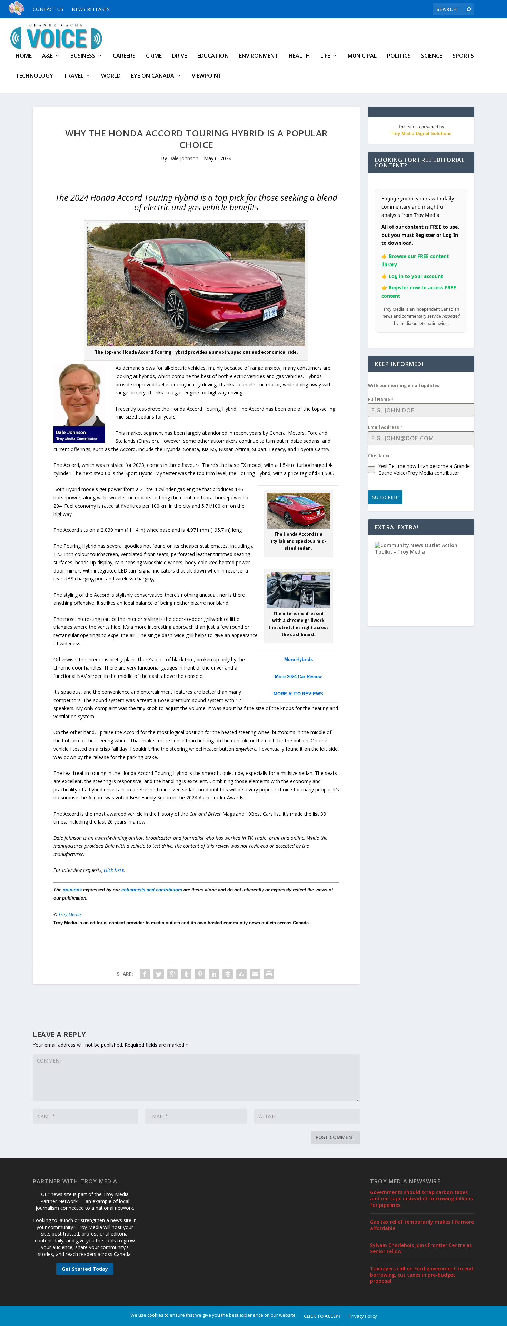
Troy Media (69, 914)
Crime (154, 56)
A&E (47, 56)
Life (325, 56)
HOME (24, 56)
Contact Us (48, 9)
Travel (73, 76)
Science (431, 56)
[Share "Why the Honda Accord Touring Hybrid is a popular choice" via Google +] (172, 974)
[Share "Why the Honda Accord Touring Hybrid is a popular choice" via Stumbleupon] (241, 974)
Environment (258, 56)
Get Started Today (85, 1269)
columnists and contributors (151, 889)
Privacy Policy (363, 1316)
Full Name (381, 399)
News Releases (91, 9)
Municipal (362, 56)
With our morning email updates (403, 385)
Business (82, 56)
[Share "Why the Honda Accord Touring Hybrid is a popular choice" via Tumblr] (186, 974)
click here (114, 870)
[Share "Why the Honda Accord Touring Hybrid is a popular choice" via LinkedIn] (214, 974)
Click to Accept (322, 1316)
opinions (72, 889)
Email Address (385, 427)
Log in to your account (416, 276)
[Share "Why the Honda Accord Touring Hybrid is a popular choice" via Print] (269, 974)
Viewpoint (207, 76)
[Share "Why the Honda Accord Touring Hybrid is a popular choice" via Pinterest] (200, 974)
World (111, 76)
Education (213, 56)
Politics (399, 56)
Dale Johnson (183, 158)
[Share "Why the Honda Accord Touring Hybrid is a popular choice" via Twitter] (159, 974)
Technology (34, 76)
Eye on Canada (152, 76)
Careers (124, 56)
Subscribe (385, 497)
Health (299, 56)
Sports (463, 56)
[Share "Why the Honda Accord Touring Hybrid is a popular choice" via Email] (255, 974)
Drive (179, 56)
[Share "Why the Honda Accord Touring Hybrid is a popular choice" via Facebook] (145, 974)
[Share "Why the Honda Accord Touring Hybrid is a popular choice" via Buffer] (228, 974)
